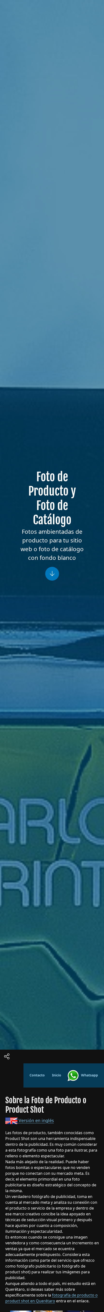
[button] (52, 1301)
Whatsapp (88, 1075)
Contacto (37, 1075)
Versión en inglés (35, 1120)
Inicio (56, 1075)
